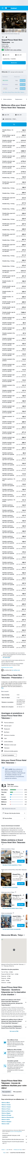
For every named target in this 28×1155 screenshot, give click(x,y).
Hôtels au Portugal (6, 1115)
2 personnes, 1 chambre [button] (9, 59)
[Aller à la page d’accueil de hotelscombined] (11, 8)
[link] (12, 864)
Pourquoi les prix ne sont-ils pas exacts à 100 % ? (13, 1142)
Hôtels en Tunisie (6, 1104)
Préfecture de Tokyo (18, 1149)
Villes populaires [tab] (17, 1091)
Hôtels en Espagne (6, 1121)
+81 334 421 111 (6, 48)
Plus (2, 688)
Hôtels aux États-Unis (7, 1111)
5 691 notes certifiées (15, 50)
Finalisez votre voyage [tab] (8, 1095)
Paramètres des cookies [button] (7, 667)
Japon (7, 1149)
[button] (2, 8)
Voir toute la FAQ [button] (14, 1031)
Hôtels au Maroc (6, 1102)
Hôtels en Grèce (6, 1119)
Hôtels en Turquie (6, 1107)
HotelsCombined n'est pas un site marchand (11, 1136)
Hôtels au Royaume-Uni (8, 1117)
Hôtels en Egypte (6, 1113)
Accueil (3, 1149)
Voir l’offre (20, 861)
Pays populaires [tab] (6, 1091)
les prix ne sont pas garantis (16, 1131)
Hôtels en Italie (5, 1123)
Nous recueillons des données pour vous (13, 1139)
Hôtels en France (6, 1109)
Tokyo (4, 1152)
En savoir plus (6, 657)
